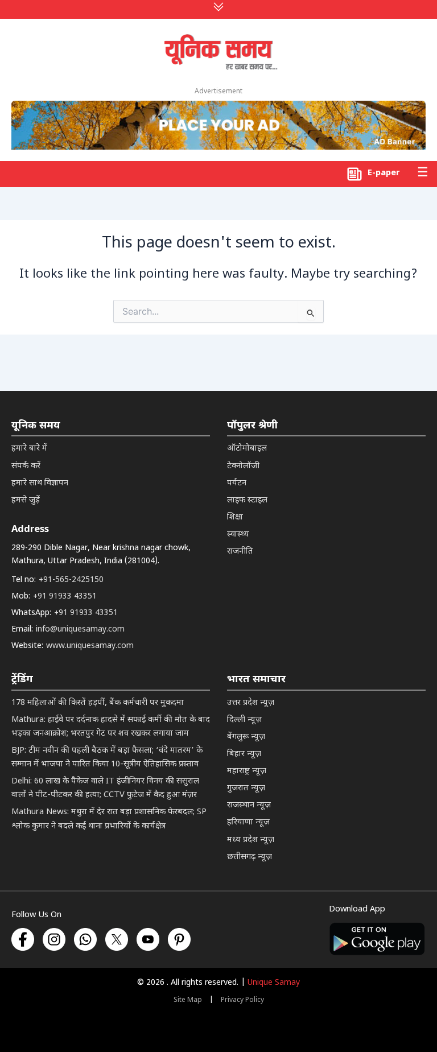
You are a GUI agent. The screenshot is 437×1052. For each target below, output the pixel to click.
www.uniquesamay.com (90, 646)
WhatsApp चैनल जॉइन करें (214, 922)
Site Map (188, 1000)
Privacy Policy (242, 1000)
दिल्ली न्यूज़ (244, 720)
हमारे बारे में (29, 448)
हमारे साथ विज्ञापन (39, 483)
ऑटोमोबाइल (247, 448)
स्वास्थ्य (238, 534)
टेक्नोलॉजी (243, 466)
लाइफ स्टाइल (247, 500)
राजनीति (240, 551)
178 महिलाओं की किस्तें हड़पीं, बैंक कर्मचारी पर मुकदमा (97, 703)
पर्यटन (236, 483)
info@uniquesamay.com (80, 629)
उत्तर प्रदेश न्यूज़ (250, 703)
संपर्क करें (25, 466)
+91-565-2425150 (71, 580)
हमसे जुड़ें (25, 500)
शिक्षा (235, 517)
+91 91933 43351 (65, 596)
